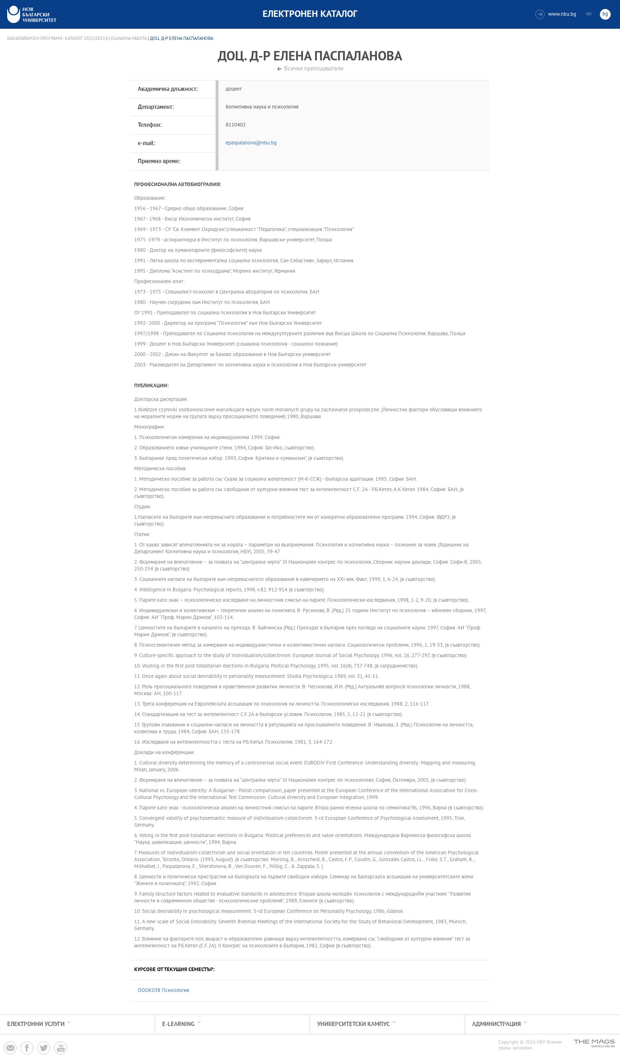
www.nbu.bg (556, 14)
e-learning (178, 1024)
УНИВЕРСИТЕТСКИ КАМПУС (353, 1024)
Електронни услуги (36, 1024)
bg (605, 14)
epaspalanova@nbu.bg (251, 143)
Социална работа (127, 39)
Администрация (496, 1024)
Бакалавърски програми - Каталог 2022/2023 (56, 39)
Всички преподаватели (313, 69)
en (589, 14)
